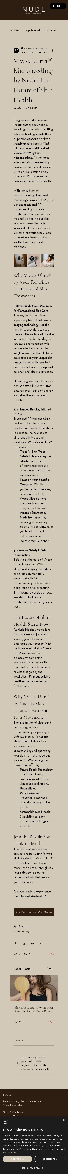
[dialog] (34, 1145)
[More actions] (52, 50)
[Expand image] (20, 260)
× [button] (64, 1120)
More (49, 30)
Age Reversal (33, 30)
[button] (34, 1168)
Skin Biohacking (22, 932)
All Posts (14, 30)
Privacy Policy (9, 1152)
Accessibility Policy (13, 1116)
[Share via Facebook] (15, 943)
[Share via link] (41, 943)
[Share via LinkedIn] (32, 943)
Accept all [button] (17, 1158)
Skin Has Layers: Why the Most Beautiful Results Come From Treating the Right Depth (34, 1009)
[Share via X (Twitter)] (23, 943)
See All (51, 968)
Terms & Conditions (13, 1112)
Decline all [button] (50, 1158)
